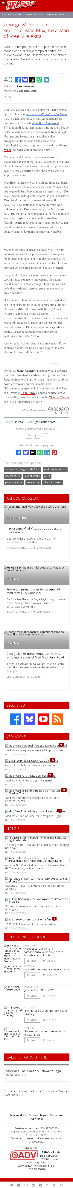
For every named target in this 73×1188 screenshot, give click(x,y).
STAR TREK (30, 1028)
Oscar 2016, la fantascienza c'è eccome (30, 765)
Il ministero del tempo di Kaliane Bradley (45, 1012)
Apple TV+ (39, 14)
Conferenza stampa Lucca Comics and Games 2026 (36, 1093)
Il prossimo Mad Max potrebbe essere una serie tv (34, 530)
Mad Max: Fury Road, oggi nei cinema (28, 780)
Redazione (56, 1115)
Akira (37, 170)
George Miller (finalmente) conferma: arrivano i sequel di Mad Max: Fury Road (35, 655)
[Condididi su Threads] (32, 80)
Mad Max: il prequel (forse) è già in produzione (34, 750)
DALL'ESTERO (16, 518)
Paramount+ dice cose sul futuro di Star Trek (45, 1032)
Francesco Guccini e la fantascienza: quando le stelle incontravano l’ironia (43, 952)
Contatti (37, 1118)
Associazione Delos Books (34, 1138)
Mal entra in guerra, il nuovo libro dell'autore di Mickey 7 (34, 887)
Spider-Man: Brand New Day (17, 14)
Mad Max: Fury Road (45, 123)
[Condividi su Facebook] (18, 80)
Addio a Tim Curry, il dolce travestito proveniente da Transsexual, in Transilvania (35, 866)
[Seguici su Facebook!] (15, 719)
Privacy (33, 1115)
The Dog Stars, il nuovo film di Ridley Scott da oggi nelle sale (37, 846)
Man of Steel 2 (12, 170)
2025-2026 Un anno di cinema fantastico (30, 924)
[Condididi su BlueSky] (25, 80)
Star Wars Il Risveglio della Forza (46, 114)
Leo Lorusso (25, 86)
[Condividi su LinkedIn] (46, 80)
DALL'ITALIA (30, 945)
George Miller (12, 476)
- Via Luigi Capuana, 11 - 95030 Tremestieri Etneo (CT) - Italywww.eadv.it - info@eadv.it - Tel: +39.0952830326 (40, 1160)
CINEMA (13, 578)
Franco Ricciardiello (57, 14)
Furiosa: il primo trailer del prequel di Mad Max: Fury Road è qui (33, 591)
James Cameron (26, 370)
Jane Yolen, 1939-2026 (39, 990)
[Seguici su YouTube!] (43, 719)
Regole (43, 1115)
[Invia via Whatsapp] (39, 80)
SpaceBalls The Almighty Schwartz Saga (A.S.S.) (32, 1073)
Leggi (33, 961)
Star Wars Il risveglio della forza (22, 469)
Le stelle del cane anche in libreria (46, 969)
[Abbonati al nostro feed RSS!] (57, 719)
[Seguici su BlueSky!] (29, 719)
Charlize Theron (59, 397)
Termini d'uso (18, 1115)
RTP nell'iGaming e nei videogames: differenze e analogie (35, 907)
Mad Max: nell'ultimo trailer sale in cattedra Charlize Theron (32, 799)
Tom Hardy (28, 393)
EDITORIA (29, 966)
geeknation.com (45, 422)
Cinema (18, 422)
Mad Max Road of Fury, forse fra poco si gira (33, 816)
